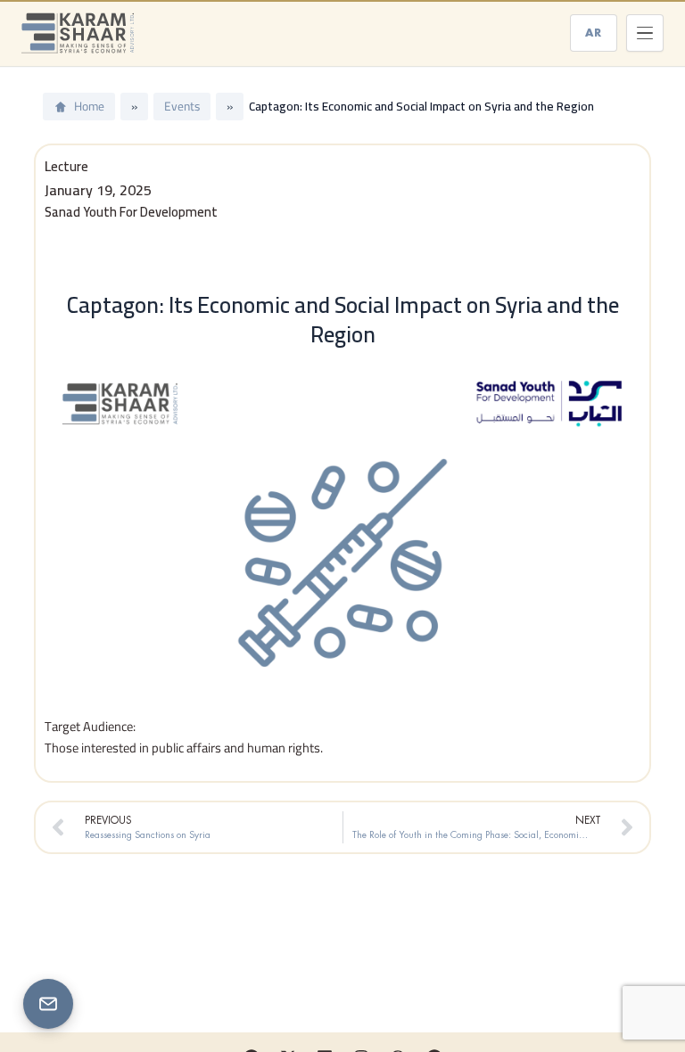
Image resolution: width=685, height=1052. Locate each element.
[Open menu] (645, 33)
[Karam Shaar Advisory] (77, 32)
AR (593, 32)
